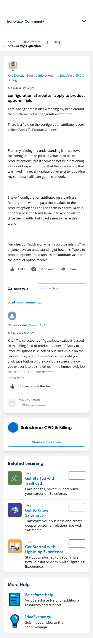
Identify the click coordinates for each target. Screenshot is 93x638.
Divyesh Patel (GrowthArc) (26, 325)
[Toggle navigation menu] (84, 21)
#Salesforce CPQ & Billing (42, 42)
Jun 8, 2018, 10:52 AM (21, 87)
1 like (22, 269)
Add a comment (29, 399)
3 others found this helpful (37, 386)
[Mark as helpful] (12, 386)
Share (68, 270)
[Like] (12, 269)
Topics (10, 42)
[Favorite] (73, 475)
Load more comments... (25, 302)
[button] (46, 442)
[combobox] (62, 288)
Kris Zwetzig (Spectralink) (26, 75)
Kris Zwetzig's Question (24, 46)
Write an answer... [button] (35, 405)
